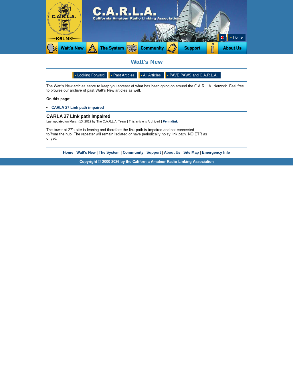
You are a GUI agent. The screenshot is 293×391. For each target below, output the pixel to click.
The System (109, 152)
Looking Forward (89, 75)
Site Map (191, 152)
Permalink (170, 121)
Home (236, 37)
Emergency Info (216, 152)
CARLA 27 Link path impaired (78, 107)
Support (153, 152)
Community (133, 152)
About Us (172, 152)
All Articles (151, 75)
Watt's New (86, 152)
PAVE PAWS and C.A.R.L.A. (192, 75)
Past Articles (122, 75)
